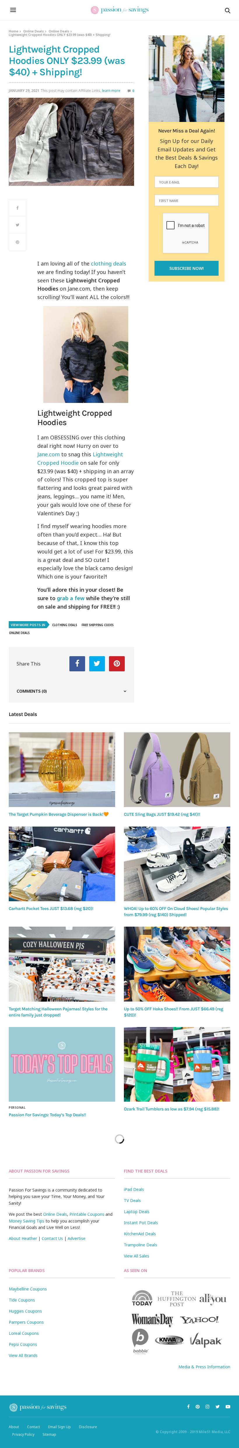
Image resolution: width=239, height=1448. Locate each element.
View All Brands (23, 1355)
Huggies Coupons (25, 1311)
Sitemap (49, 1434)
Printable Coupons (86, 1214)
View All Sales (136, 1256)
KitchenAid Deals (140, 1233)
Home (13, 31)
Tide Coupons (22, 1300)
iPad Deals (134, 1189)
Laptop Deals (137, 1211)
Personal (17, 1107)
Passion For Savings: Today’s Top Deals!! (47, 1114)
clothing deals (107, 263)
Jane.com (48, 454)
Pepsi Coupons (23, 1344)
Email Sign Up (59, 1426)
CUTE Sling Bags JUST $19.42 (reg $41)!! (162, 814)
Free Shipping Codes (98, 625)
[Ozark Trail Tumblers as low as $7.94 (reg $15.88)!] (177, 1064)
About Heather (23, 1238)
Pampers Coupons (26, 1322)
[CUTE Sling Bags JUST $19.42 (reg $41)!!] (177, 769)
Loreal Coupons (24, 1333)
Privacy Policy (23, 1434)
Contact (33, 1426)
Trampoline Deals (140, 1245)
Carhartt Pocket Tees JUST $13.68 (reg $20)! (51, 908)
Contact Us (52, 1238)
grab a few (71, 598)
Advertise (76, 1238)
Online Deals (33, 31)
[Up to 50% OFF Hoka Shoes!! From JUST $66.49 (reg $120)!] (177, 964)
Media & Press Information (204, 1367)
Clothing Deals (64, 625)
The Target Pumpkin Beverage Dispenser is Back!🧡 (59, 814)
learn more (111, 90)
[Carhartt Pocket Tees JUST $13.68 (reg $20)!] (62, 864)
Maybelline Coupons (28, 1289)
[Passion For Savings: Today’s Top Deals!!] (62, 1064)
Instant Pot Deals (141, 1222)
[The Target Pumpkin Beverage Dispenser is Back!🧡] (62, 769)
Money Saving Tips (26, 1221)
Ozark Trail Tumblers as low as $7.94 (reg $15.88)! (171, 1109)
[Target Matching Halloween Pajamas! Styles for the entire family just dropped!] (62, 964)
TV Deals (132, 1200)
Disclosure (88, 1426)
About (14, 1426)
